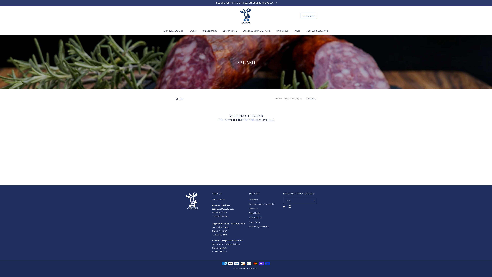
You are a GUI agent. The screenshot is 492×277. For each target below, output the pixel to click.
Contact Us (253, 208)
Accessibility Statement (258, 226)
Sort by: (278, 98)
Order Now (308, 16)
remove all (264, 120)
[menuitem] (174, 31)
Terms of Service (255, 217)
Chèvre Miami (242, 268)
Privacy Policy (254, 222)
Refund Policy (254, 213)
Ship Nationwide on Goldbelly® (262, 204)
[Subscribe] (313, 201)
